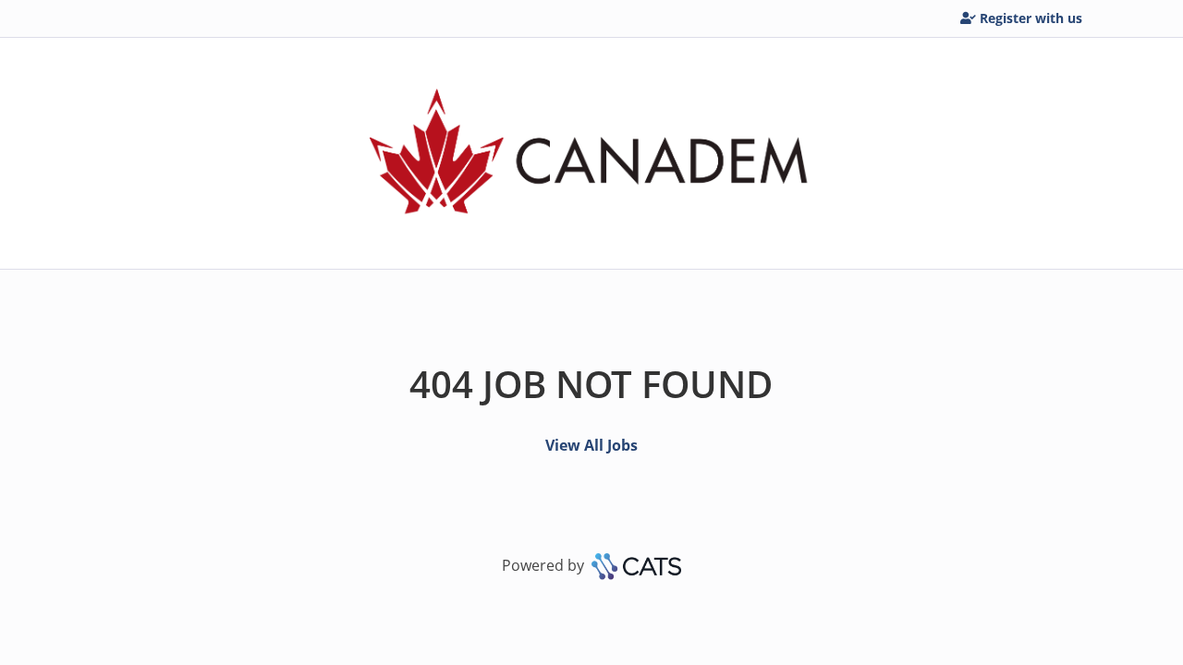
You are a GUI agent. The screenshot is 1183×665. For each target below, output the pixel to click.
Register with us (1031, 18)
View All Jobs (591, 445)
